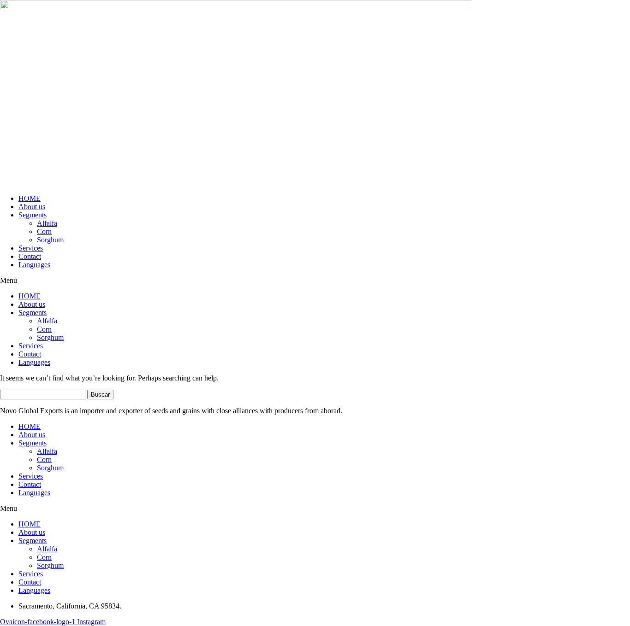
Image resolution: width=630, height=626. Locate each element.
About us (31, 207)
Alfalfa (47, 223)
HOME (29, 198)
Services (30, 248)
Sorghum (50, 240)
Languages (34, 265)
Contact (29, 256)
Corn (44, 231)
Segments (32, 215)
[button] (315, 280)
